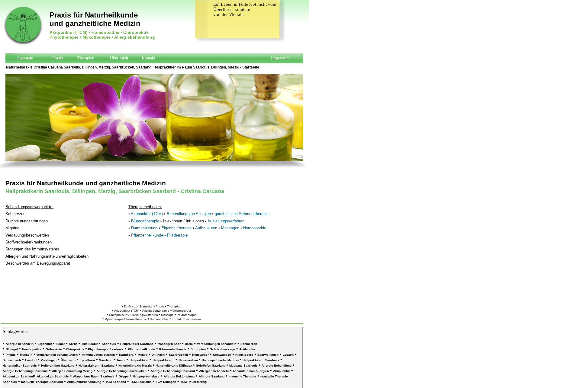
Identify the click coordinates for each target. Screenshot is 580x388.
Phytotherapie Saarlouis (105, 349)
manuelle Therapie (242, 376)
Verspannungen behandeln (216, 343)
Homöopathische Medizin (221, 360)
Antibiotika (247, 349)
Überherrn (68, 360)
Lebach (288, 354)
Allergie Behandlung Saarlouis (25, 371)
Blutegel (12, 349)
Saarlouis (109, 343)
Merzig (142, 354)
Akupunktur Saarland (18, 376)
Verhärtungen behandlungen (56, 354)
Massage (167, 314)
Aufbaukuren (206, 228)
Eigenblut (45, 343)
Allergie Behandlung (277, 365)
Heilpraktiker (164, 67)
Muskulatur (90, 343)
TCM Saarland (115, 381)
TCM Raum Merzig (193, 381)
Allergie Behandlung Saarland (173, 371)
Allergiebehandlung (156, 310)
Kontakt (148, 58)
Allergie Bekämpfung (179, 376)
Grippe (124, 376)
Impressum (280, 58)
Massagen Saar (169, 343)
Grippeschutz (181, 310)
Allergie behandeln (20, 343)
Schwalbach (222, 354)
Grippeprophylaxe (146, 376)
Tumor (61, 343)
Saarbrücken (178, 354)
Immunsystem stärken (98, 354)
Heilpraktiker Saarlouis (20, 365)
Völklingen (48, 360)
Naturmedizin (189, 360)
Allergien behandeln (214, 371)
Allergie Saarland (211, 376)
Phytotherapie (186, 314)
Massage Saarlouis (244, 365)
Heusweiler (200, 354)
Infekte (11, 354)
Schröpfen (198, 349)
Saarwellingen (268, 354)
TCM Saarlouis (141, 381)
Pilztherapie (177, 235)
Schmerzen (248, 343)
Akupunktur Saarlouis (53, 376)
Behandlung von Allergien (189, 213)
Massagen (230, 228)
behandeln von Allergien (251, 371)
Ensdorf (31, 360)
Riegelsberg (244, 354)
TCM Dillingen (166, 381)
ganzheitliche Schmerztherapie (242, 213)
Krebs (74, 343)
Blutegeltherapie (145, 221)
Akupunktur (281, 371)
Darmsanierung (144, 228)
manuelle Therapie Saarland (42, 381)
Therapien (85, 58)
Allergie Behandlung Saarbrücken (122, 371)
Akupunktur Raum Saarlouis (93, 376)
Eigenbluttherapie (176, 228)
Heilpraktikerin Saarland (97, 365)
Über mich (119, 58)
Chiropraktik (117, 314)
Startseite (250, 67)
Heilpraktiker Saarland (136, 343)
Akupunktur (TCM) (147, 213)
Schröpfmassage (222, 349)
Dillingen (158, 354)
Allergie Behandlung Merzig (72, 371)
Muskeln (26, 354)
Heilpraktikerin (163, 360)
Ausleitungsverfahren (226, 221)
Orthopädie (54, 349)
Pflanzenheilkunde (147, 235)
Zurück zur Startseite (138, 306)
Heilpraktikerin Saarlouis (261, 360)
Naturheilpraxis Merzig (135, 365)
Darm (189, 343)
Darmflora (126, 354)
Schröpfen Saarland (211, 365)
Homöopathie (254, 228)
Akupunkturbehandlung (84, 381)
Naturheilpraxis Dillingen (174, 365)
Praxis (57, 58)
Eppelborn (87, 360)
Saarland (105, 360)
